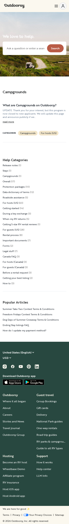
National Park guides (50, 421)
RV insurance (11, 482)
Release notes (10, 165)
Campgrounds (28, 133)
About (7, 408)
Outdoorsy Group (14, 435)
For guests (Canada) (13, 267)
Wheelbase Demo (14, 469)
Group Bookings (47, 401)
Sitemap (59, 515)
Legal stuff (8, 251)
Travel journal (11, 428)
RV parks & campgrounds (52, 441)
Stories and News (13, 421)
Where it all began (14, 401)
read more (8, 121)
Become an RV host (15, 462)
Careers (7, 415)
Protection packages (14, 186)
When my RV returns (14, 219)
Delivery (42, 415)
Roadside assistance (13, 197)
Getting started (11, 208)
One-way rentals (47, 428)
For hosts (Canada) (13, 262)
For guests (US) (11, 229)
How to (7, 283)
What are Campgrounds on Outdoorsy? (29, 105)
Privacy (16, 515)
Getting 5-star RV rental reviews (20, 224)
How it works (45, 462)
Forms (6, 245)
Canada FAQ (9, 256)
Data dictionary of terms (16, 192)
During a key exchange (15, 213)
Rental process (11, 235)
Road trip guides (47, 435)
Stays (5, 170)
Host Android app (14, 496)
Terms (6, 515)
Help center (44, 469)
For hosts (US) (48, 133)
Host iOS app (11, 489)
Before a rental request (15, 272)
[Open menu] (60, 6)
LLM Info (42, 476)
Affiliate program (13, 476)
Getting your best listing (16, 278)
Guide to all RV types (50, 448)
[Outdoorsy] (14, 6)
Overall (6, 181)
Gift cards (42, 408)
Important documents (15, 240)
